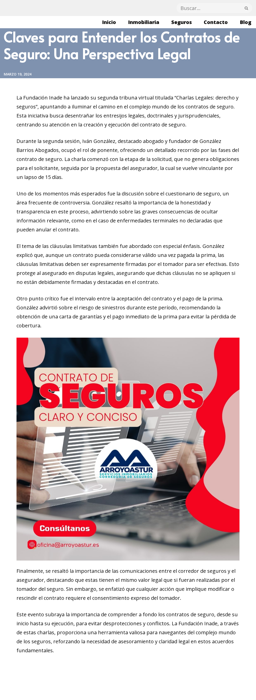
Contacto (216, 22)
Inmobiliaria (143, 22)
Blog (245, 22)
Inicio (109, 22)
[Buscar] (246, 8)
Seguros (181, 22)
